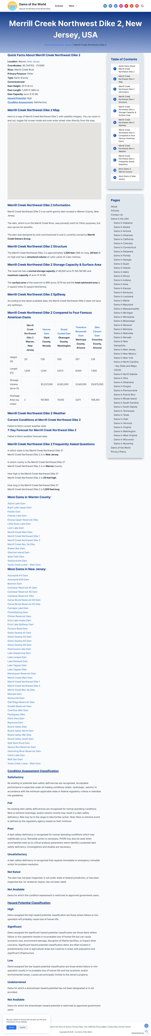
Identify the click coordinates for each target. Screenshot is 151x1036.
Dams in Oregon (122, 386)
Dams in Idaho (121, 272)
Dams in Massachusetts (126, 308)
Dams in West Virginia (125, 435)
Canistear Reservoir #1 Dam (22, 587)
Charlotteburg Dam (18, 612)
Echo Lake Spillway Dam (21, 624)
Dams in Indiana (122, 280)
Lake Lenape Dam (17, 657)
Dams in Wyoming (123, 443)
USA (55, 44)
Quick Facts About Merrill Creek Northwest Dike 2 (127, 69)
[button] (54, 450)
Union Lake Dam (16, 755)
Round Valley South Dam (21, 738)
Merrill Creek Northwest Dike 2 (24, 540)
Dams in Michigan (123, 312)
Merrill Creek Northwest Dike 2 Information (126, 89)
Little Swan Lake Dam (19, 523)
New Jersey (65, 44)
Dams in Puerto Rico (124, 394)
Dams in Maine (122, 300)
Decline (22, 1027)
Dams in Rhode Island (125, 398)
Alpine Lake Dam (16, 503)
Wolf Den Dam (15, 759)
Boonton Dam (15, 583)
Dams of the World (32, 4)
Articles (59, 6)
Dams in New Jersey (125, 349)
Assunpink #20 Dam (18, 579)
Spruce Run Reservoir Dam (22, 747)
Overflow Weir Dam (18, 710)
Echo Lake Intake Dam (19, 620)
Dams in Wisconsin (124, 439)
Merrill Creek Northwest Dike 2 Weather (126, 148)
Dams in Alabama (123, 222)
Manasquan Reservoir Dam (22, 673)
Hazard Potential (17, 98)
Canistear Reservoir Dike (21, 595)
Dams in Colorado (123, 243)
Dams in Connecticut (125, 247)
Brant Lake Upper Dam (20, 507)
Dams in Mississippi (124, 320)
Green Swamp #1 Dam (19, 632)
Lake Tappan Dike (17, 669)
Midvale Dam (15, 694)
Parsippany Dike (16, 714)
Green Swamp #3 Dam (19, 640)
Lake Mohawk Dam (18, 661)
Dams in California (123, 239)
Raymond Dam (15, 722)
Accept (11, 1027)
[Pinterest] (137, 6)
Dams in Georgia (122, 259)
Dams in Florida (122, 255)
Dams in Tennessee (124, 410)
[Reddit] (131, 6)
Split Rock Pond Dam (19, 743)
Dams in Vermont (123, 423)
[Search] (142, 6)
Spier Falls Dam (16, 556)
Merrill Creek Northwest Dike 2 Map (126, 79)
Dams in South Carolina (126, 402)
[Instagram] (121, 6)
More (71, 6)
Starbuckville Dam (17, 560)
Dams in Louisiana (123, 296)
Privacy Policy (118, 451)
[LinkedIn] (105, 6)
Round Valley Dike (17, 726)
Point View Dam (16, 718)
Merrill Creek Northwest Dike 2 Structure (126, 99)
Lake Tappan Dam (17, 665)
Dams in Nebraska (123, 333)
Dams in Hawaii (122, 267)
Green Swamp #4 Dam (19, 644)
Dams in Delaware (123, 251)
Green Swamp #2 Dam (19, 636)
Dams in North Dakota (125, 374)
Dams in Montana (123, 329)
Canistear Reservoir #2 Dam (22, 591)
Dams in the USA (120, 218)
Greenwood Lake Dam (19, 649)
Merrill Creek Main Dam (20, 532)
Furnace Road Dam (18, 628)
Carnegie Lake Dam (18, 608)
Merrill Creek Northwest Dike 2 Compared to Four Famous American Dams (127, 135)
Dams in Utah (121, 419)
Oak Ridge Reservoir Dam (21, 702)
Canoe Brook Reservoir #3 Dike (24, 604)
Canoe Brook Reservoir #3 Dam (24, 600)
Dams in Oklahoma (124, 382)
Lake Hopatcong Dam (19, 653)
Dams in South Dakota (125, 406)
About (114, 206)
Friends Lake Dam (17, 515)
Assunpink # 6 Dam (18, 575)
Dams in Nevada (122, 337)
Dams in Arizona (122, 231)
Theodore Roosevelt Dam (81, 331)
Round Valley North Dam (21, 730)
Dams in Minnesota (124, 316)
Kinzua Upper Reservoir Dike (23, 519)
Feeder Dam (14, 511)
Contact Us (117, 214)
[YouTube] (126, 6)
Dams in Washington (125, 431)
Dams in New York (123, 357)
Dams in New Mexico (125, 353)
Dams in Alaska (122, 227)
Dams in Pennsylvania (125, 390)
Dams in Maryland (123, 304)
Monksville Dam (16, 698)
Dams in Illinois (122, 276)
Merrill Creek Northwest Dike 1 (24, 536)
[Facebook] (110, 6)
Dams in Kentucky (123, 292)
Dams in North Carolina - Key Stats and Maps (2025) (126, 365)
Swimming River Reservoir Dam (24, 751)
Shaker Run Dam (16, 548)
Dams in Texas (121, 414)
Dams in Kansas (122, 288)
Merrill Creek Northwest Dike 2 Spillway (126, 122)
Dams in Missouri (123, 325)
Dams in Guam (121, 263)
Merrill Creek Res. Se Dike (21, 544)
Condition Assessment (20, 102)
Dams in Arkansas (123, 235)
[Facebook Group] (115, 6)
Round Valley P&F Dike (19, 734)
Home (47, 44)
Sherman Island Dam (18, 552)
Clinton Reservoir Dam (19, 616)
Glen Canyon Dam (97, 331)
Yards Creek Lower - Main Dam (24, 564)
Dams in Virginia (122, 427)
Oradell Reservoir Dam (19, 706)
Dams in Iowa (121, 284)
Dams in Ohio (121, 378)
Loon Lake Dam (16, 528)
